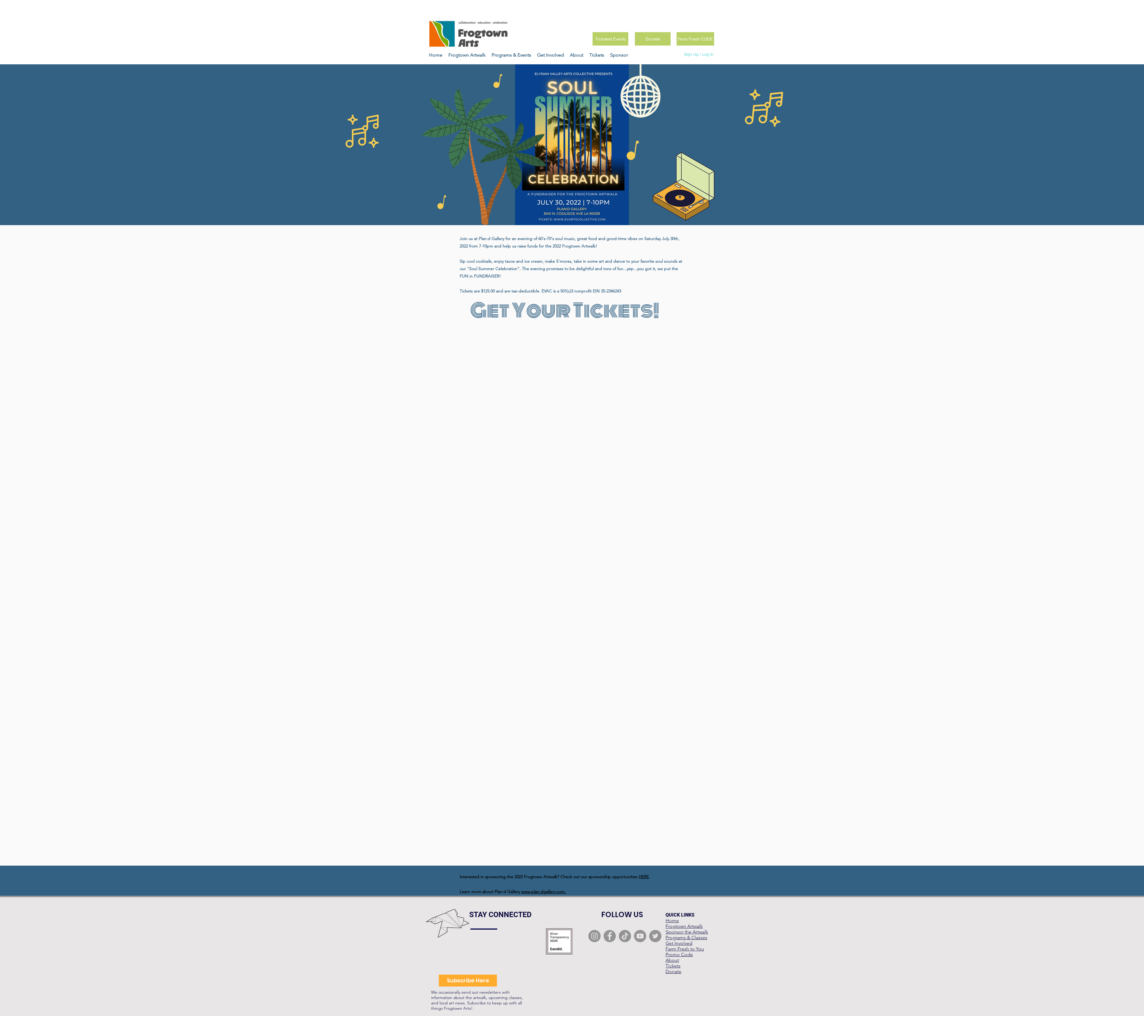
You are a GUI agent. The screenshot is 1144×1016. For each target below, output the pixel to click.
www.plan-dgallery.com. (543, 891)
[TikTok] (625, 936)
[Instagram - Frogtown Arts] (594, 936)
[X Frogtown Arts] (655, 936)
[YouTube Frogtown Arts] (640, 936)
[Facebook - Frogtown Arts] (610, 936)
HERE (644, 876)
